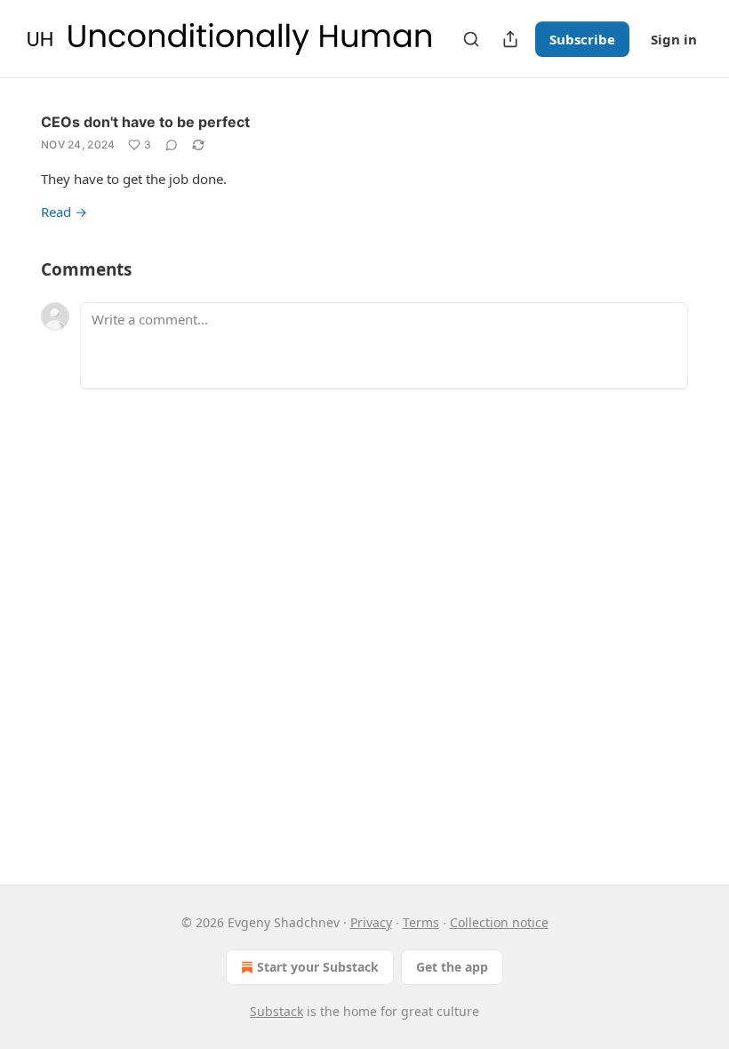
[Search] (471, 39)
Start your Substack (318, 966)
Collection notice (499, 922)
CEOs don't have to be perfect (145, 122)
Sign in (674, 39)
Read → (64, 211)
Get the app (452, 966)
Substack (276, 1011)
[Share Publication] (510, 39)
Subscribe (582, 39)
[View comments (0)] (171, 145)
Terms (421, 922)
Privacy (371, 922)
